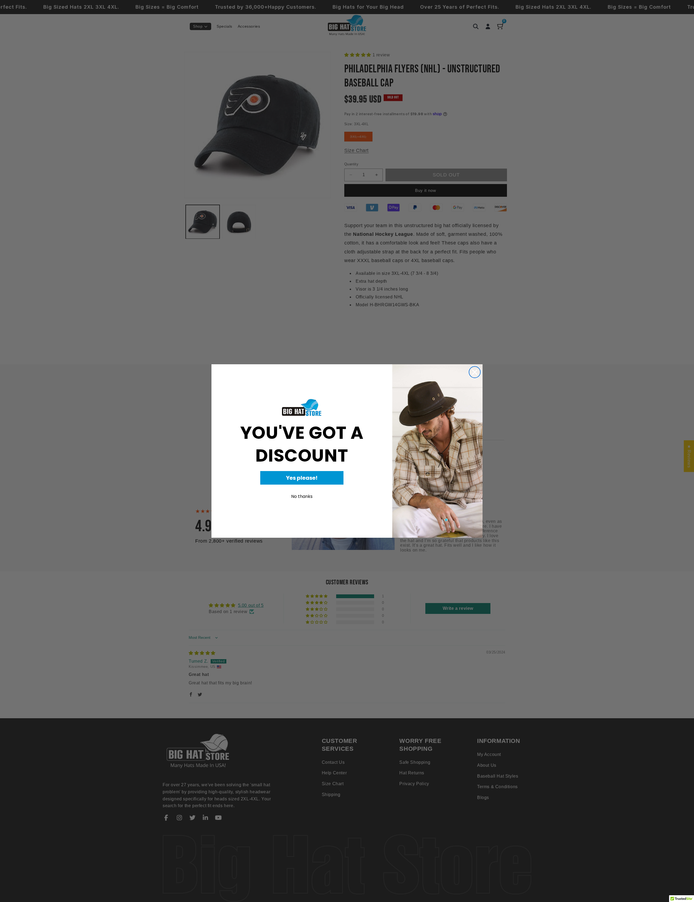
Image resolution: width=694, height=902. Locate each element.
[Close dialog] (474, 372)
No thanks (302, 496)
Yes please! (301, 478)
